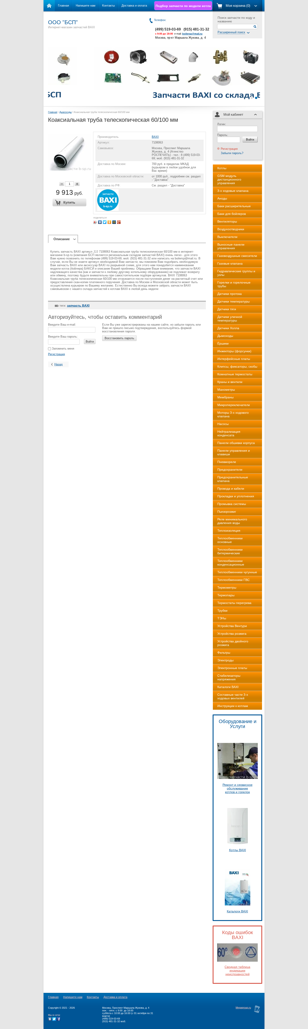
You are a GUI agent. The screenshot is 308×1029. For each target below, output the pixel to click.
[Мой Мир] (114, 222)
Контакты (108, 5)
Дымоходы (65, 112)
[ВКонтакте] (100, 222)
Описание (61, 239)
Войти (90, 341)
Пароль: (222, 135)
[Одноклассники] (109, 222)
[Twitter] (104, 222)
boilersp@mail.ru (192, 33)
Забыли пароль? (232, 153)
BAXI (155, 137)
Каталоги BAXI (237, 911)
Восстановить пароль (119, 338)
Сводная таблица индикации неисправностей (237, 970)
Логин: (221, 124)
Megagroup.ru (243, 1007)
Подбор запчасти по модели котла (183, 6)
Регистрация (56, 354)
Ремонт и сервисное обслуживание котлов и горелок (238, 788)
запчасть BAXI (78, 305)
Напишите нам (85, 5)
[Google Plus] (119, 222)
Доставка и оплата (134, 5)
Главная (63, 5)
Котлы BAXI (237, 850)
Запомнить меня (62, 348)
